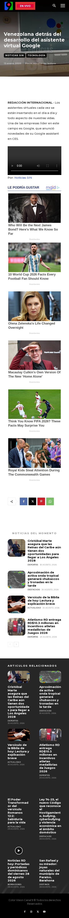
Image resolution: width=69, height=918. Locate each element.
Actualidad (34, 608)
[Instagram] (31, 912)
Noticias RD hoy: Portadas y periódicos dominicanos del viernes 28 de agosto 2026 (19, 870)
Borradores (14, 884)
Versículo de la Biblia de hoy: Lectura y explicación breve (43, 600)
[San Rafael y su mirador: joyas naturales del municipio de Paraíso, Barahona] (50, 850)
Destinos (44, 884)
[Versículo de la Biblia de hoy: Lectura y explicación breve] (16, 604)
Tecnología (36, 55)
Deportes (33, 565)
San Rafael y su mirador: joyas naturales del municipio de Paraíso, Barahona (49, 870)
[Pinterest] (41, 501)
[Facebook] (23, 501)
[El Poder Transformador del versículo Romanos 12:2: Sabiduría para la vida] (19, 789)
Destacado (34, 590)
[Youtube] (44, 912)
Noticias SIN (14, 55)
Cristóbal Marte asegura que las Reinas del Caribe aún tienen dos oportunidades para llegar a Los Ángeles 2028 (19, 701)
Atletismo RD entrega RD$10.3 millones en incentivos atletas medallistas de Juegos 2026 (44, 626)
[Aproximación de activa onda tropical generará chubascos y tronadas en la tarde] (16, 579)
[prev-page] (10, 644)
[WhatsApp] (50, 501)
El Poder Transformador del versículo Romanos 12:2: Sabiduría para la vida (18, 811)
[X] (32, 501)
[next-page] (16, 644)
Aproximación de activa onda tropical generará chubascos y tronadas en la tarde (43, 579)
